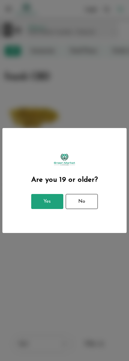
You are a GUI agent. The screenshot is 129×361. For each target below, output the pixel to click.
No (81, 201)
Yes (47, 201)
